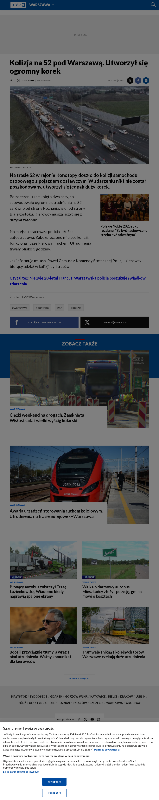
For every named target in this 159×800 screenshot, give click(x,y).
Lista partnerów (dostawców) (21, 771)
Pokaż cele (54, 792)
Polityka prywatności (107, 749)
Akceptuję (54, 781)
